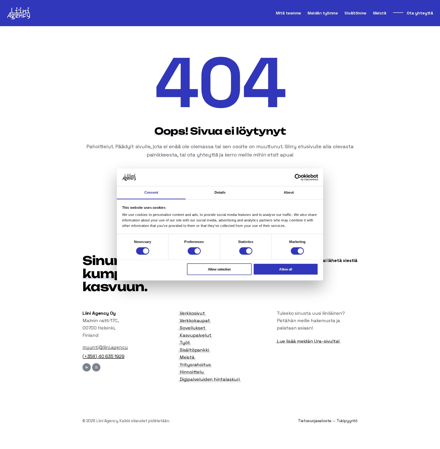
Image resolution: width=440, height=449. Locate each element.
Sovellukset (192, 328)
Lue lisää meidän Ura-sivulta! (308, 341)
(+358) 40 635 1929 (103, 356)
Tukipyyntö (347, 420)
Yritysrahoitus (195, 365)
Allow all (285, 269)
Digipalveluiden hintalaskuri (210, 379)
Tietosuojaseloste (314, 420)
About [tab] (289, 192)
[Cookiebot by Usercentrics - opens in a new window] (298, 177)
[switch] (194, 250)
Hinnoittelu (192, 372)
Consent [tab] (151, 192)
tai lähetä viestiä (338, 260)
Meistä (187, 357)
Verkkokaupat (195, 321)
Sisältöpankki (194, 350)
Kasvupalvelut (195, 335)
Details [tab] (220, 192)
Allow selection (219, 269)
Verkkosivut (192, 313)
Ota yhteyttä (419, 13)
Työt (185, 343)
